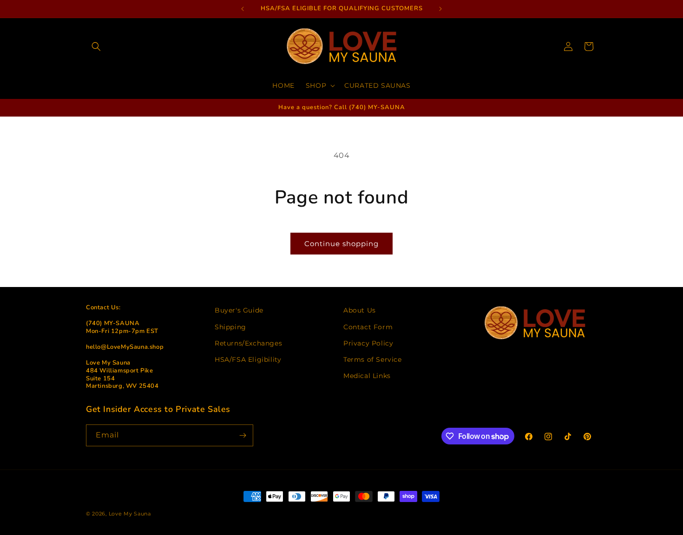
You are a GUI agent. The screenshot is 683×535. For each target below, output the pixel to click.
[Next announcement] (440, 9)
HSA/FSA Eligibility (248, 359)
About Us (359, 310)
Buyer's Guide (239, 310)
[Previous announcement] (242, 9)
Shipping (230, 327)
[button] (96, 46)
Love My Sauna (130, 513)
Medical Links (367, 376)
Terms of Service (372, 359)
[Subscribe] (242, 435)
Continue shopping (341, 243)
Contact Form (368, 327)
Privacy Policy (368, 343)
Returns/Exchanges (248, 343)
